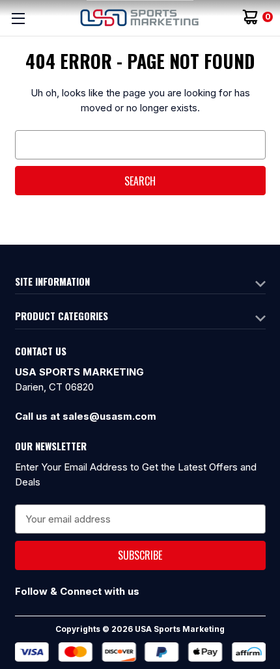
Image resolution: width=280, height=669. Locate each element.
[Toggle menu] (18, 18)
